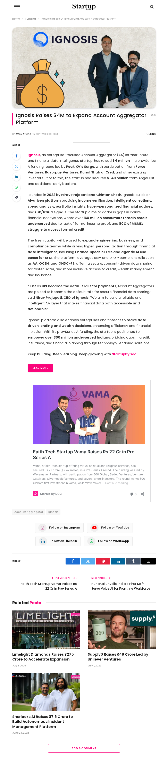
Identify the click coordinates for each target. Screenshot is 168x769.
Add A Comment (84, 748)
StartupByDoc (124, 354)
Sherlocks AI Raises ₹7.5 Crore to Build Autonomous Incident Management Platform (42, 721)
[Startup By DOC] (84, 6)
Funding (151, 134)
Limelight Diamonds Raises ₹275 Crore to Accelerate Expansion (43, 657)
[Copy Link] (16, 197)
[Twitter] (16, 166)
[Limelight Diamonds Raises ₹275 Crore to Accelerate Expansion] (46, 629)
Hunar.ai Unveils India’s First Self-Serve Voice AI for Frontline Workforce (120, 586)
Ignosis (34, 155)
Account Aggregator (28, 512)
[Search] (151, 6)
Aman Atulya (23, 134)
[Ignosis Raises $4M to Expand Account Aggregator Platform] (84, 67)
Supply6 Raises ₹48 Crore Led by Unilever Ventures (118, 657)
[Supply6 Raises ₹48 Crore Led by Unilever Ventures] (122, 629)
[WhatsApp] (16, 187)
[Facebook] (16, 156)
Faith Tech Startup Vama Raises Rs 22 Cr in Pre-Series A (49, 586)
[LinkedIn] (16, 177)
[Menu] (17, 6)
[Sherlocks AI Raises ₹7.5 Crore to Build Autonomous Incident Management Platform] (46, 692)
